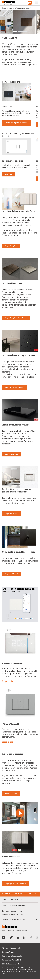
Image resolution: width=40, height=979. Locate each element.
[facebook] (31, 937)
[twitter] (11, 937)
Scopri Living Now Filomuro (14, 387)
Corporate (19, 894)
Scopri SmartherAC (11, 514)
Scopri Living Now (11, 246)
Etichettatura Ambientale (11, 964)
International (32, 894)
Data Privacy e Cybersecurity (12, 956)
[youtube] (3, 937)
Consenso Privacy (8, 952)
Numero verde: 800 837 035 (13, 912)
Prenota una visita (11, 794)
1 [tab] (15, 31)
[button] (30, 3)
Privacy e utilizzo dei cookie (11, 948)
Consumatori (6, 894)
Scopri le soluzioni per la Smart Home (17, 123)
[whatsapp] (37, 937)
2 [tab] (20, 31)
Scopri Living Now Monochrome (16, 318)
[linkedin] (24, 937)
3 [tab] (24, 31)
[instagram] (18, 937)
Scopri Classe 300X (11, 454)
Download (8, 174)
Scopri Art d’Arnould (12, 574)
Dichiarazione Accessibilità (11, 960)
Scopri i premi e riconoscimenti (15, 883)
